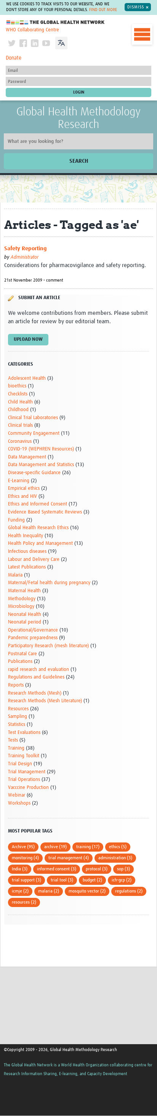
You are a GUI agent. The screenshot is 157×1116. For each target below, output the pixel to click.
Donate (13, 58)
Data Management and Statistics (41, 464)
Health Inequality (25, 535)
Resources (18, 708)
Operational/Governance (33, 630)
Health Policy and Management (40, 543)
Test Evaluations (24, 732)
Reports (16, 685)
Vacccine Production (28, 787)
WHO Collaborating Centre (32, 30)
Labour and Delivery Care (33, 559)
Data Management (27, 457)
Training (16, 748)
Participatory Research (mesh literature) (48, 645)
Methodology (21, 598)
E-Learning (18, 480)
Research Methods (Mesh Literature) (45, 700)
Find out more (103, 10)
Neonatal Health (24, 614)
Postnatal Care (22, 653)
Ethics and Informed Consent (37, 504)
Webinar (16, 795)
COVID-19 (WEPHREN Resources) (41, 449)
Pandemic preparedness (33, 637)
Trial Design (20, 763)
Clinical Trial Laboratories (33, 417)
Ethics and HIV (22, 496)
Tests (13, 740)
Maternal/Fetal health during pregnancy (49, 582)
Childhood (18, 409)
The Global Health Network (56, 22)
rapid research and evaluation (38, 669)
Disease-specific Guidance (34, 472)
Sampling (17, 716)
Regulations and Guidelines (36, 677)
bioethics (17, 386)
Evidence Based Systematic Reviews (45, 512)
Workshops (19, 803)
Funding (16, 520)
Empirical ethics (24, 488)
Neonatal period (24, 622)
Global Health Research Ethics (38, 527)
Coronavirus (20, 441)
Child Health (20, 402)
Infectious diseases (27, 551)
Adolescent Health (27, 378)
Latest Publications (27, 567)
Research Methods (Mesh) (34, 693)
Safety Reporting (25, 248)
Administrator (24, 257)
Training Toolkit (23, 755)
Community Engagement (33, 433)
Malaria (15, 575)
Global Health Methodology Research (78, 118)
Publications (20, 661)
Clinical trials (20, 425)
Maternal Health (24, 590)
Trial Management (26, 771)
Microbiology (21, 606)
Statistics (16, 724)
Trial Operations (24, 779)
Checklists (17, 394)
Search (78, 161)
